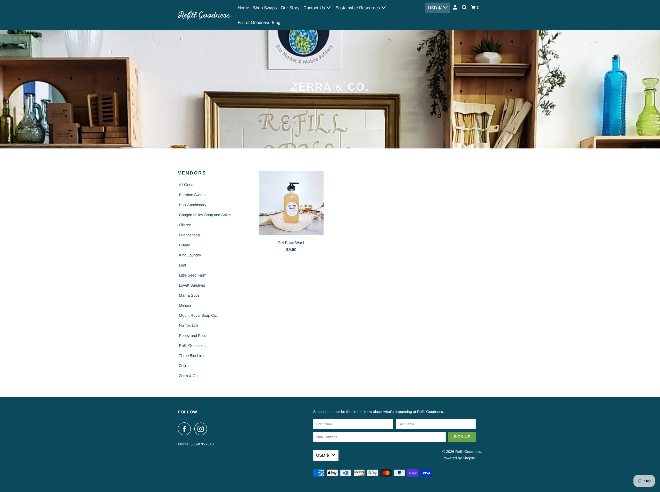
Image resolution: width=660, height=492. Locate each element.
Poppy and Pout (192, 335)
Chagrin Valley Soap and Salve (205, 215)
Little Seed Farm (193, 275)
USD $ (434, 7)
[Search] (464, 8)
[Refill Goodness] (204, 15)
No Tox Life (188, 325)
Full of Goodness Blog (259, 22)
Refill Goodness (192, 345)
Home (243, 7)
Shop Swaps (265, 7)
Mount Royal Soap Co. (198, 315)
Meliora (185, 305)
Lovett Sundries (192, 285)
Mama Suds (189, 295)
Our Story (290, 7)
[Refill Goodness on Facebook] (185, 428)
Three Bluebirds (192, 355)
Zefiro (183, 365)
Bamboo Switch (192, 195)
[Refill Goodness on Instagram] (202, 428)
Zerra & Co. (189, 375)
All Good (186, 184)
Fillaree (185, 225)
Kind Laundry (190, 255)
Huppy (184, 245)
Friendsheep (189, 235)
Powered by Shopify (458, 458)
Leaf (182, 265)
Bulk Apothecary (193, 205)
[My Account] (455, 8)
